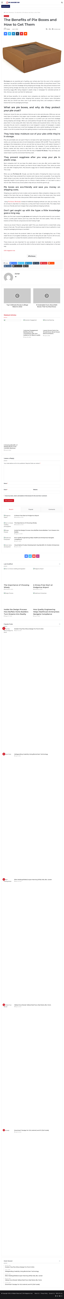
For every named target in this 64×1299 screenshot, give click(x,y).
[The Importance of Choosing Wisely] (8, 525)
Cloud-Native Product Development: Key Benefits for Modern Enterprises (36, 545)
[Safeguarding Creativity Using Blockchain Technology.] (8, 815)
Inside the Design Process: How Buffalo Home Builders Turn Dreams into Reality (16, 611)
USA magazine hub (9, 250)
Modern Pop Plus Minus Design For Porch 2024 (29, 629)
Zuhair (8, 29)
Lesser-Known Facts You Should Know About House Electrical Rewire (51, 332)
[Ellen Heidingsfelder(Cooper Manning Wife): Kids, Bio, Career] (8, 941)
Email (6, 489)
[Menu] (2, 3)
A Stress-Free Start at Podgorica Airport (26, 515)
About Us (37, 1293)
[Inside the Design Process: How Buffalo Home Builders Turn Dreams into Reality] (8, 532)
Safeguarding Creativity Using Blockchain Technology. (31, 754)
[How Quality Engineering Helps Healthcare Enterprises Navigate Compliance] (8, 540)
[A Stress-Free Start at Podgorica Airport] (8, 518)
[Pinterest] (21, 33)
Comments (52, 509)
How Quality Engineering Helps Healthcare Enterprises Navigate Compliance (46, 611)
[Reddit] (25, 33)
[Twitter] (9, 33)
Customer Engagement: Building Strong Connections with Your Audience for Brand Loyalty (31, 333)
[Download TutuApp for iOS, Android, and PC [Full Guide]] (8, 1191)
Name (6, 483)
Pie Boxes (32, 256)
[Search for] (62, 3)
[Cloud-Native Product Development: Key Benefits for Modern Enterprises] (8, 547)
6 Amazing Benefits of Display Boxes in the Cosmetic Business (10, 446)
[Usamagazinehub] (13, 2)
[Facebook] (5, 33)
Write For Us (59, 1293)
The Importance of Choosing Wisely (25, 523)
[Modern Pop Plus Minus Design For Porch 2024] (8, 690)
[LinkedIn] (13, 33)
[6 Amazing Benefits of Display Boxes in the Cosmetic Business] (12, 381)
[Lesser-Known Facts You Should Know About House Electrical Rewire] (51, 324)
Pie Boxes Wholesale (14, 201)
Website (35, 489)
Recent (11, 509)
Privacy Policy (44, 1293)
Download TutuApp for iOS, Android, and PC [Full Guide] (31, 1130)
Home (6, 12)
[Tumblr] (17, 33)
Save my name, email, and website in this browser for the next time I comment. (26, 495)
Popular (31, 509)
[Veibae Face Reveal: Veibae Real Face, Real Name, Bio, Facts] (8, 1066)
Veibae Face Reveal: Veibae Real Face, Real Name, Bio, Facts (32, 1005)
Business (11, 12)
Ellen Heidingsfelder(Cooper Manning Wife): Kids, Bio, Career (33, 879)
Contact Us (52, 1293)
